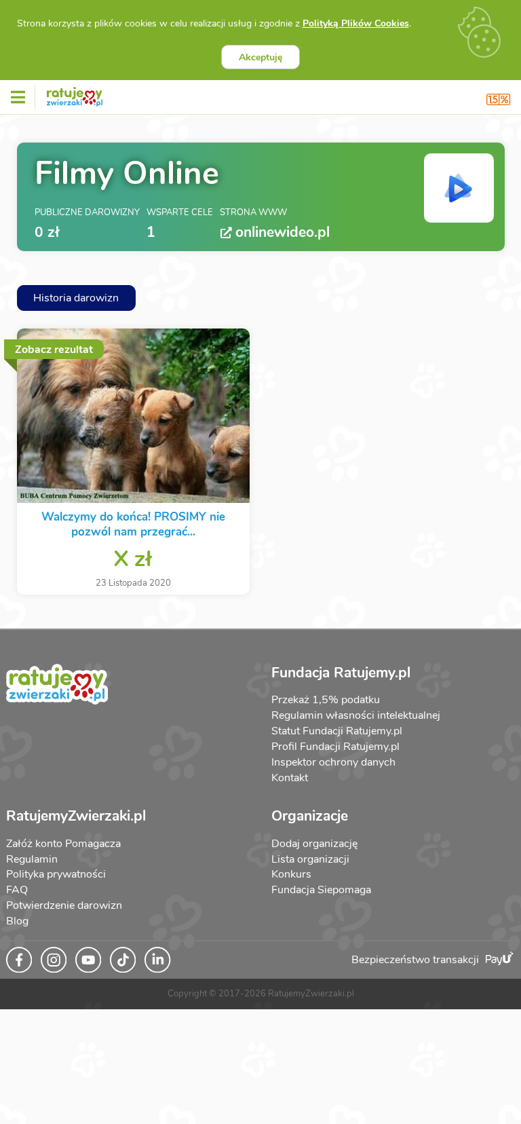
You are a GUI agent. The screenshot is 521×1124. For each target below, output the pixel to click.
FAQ (17, 889)
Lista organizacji (310, 859)
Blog (17, 921)
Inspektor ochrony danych (333, 762)
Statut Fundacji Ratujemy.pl (336, 731)
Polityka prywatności (56, 874)
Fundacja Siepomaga (321, 889)
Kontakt (289, 777)
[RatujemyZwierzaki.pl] (74, 94)
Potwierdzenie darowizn (64, 905)
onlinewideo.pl (282, 232)
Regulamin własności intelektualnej (355, 715)
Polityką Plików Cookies (356, 23)
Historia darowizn (76, 298)
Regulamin (32, 859)
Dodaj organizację (314, 843)
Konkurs (291, 874)
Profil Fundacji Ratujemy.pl (335, 746)
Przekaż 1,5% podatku (325, 699)
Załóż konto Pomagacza (63, 843)
